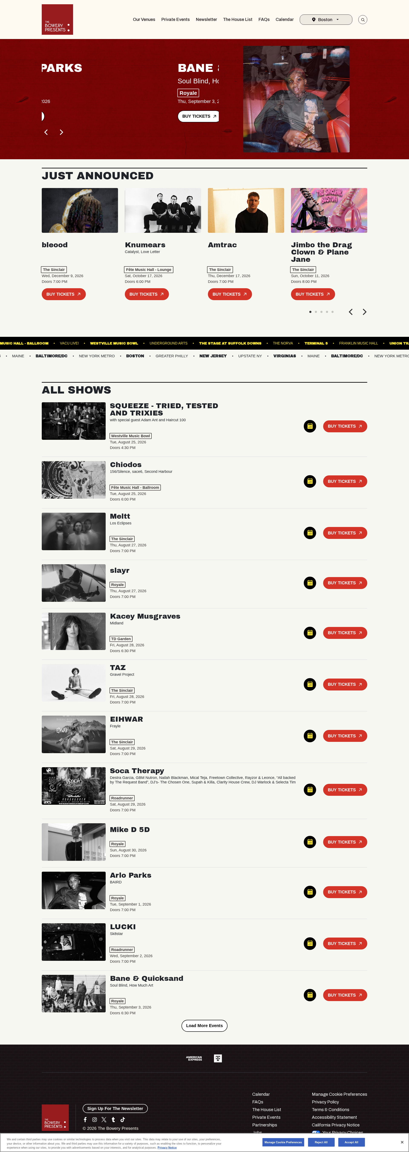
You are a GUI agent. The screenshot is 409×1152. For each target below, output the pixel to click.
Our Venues (144, 19)
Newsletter (206, 19)
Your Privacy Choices (342, 1132)
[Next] (61, 132)
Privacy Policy (325, 1102)
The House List (237, 19)
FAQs (264, 19)
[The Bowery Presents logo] (57, 19)
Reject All (321, 1142)
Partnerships (264, 1125)
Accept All (351, 1142)
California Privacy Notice (336, 1125)
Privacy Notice (167, 1147)
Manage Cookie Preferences (283, 1142)
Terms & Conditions (330, 1109)
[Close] (402, 1142)
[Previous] (46, 132)
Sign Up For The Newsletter (115, 1108)
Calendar (285, 19)
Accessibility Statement (334, 1117)
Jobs (257, 1132)
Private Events (175, 19)
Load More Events (204, 1025)
